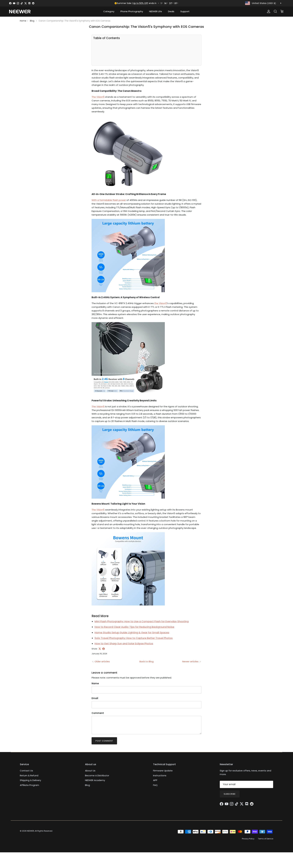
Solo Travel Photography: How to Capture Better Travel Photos (134, 638)
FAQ (155, 785)
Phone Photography (131, 11)
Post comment (104, 740)
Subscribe (230, 793)
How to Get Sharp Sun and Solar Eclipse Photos (124, 643)
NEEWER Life (155, 11)
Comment (98, 713)
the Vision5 (160, 303)
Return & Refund (29, 775)
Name (95, 683)
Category (108, 11)
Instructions (159, 775)
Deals (171, 11)
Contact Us (26, 770)
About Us (90, 770)
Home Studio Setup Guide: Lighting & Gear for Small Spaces (132, 632)
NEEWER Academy (95, 780)
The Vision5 (98, 96)
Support (185, 11)
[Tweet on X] (100, 649)
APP (155, 780)
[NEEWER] (20, 11)
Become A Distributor (97, 775)
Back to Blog (146, 661)
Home (23, 20)
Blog (32, 20)
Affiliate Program (29, 785)
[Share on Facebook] (103, 649)
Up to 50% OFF (140, 3)
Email (95, 698)
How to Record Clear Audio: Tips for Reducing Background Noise (134, 627)
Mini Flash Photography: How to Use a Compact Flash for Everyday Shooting (142, 621)
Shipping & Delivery (30, 780)
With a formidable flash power (109, 200)
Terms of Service (265, 838)
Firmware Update (163, 770)
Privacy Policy (248, 838)
